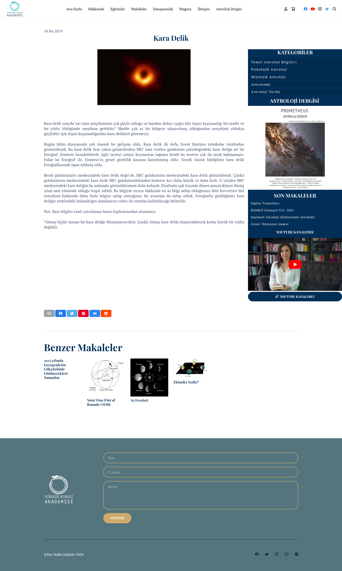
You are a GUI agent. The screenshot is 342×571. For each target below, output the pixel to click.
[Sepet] (293, 9)
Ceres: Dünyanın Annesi (270, 224)
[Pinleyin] (83, 313)
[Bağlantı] (14, 9)
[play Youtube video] (295, 264)
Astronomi (261, 84)
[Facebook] (305, 8)
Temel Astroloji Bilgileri (274, 62)
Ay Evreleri (139, 400)
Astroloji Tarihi (265, 91)
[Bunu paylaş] (60, 313)
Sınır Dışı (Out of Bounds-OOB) (101, 402)
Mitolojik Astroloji (268, 77)
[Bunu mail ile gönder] (49, 313)
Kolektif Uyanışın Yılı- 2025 (272, 210)
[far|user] (285, 9)
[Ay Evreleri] (149, 377)
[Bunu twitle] (72, 313)
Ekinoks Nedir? (186, 382)
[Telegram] (296, 554)
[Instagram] (319, 8)
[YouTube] (312, 8)
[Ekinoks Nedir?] (193, 368)
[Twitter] (327, 8)
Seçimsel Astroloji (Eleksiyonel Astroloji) (283, 217)
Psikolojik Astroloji (269, 69)
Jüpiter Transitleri (265, 203)
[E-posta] (286, 554)
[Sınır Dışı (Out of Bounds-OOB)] (106, 377)
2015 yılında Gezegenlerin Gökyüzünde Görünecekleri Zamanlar (56, 369)
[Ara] (334, 9)
